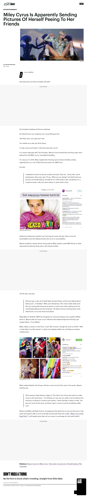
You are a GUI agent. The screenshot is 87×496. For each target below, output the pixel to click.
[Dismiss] (84, 480)
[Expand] (78, 480)
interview (31, 152)
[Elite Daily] (9, 4)
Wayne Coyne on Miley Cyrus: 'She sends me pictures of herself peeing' (52, 464)
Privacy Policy (38, 485)
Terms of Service (29, 485)
